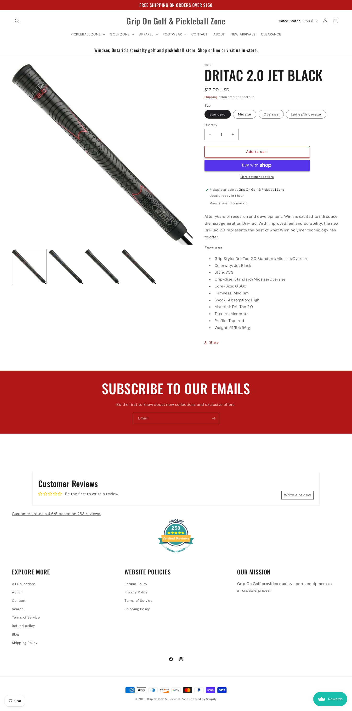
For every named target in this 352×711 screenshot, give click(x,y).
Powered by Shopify (203, 699)
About (17, 592)
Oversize (271, 114)
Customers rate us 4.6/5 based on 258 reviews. (56, 513)
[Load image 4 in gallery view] (139, 266)
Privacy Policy (136, 592)
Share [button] (214, 342)
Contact (18, 600)
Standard (218, 114)
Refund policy (23, 626)
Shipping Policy (25, 643)
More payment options (257, 177)
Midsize (244, 114)
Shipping (211, 97)
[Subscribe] (213, 418)
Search (18, 609)
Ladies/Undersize (306, 114)
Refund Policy (136, 584)
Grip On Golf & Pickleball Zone (167, 699)
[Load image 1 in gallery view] (29, 266)
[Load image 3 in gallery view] (102, 266)
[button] (17, 21)
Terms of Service (26, 617)
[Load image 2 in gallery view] (66, 266)
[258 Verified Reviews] (176, 554)
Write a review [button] (297, 495)
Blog (15, 634)
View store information (229, 203)
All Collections (24, 584)
